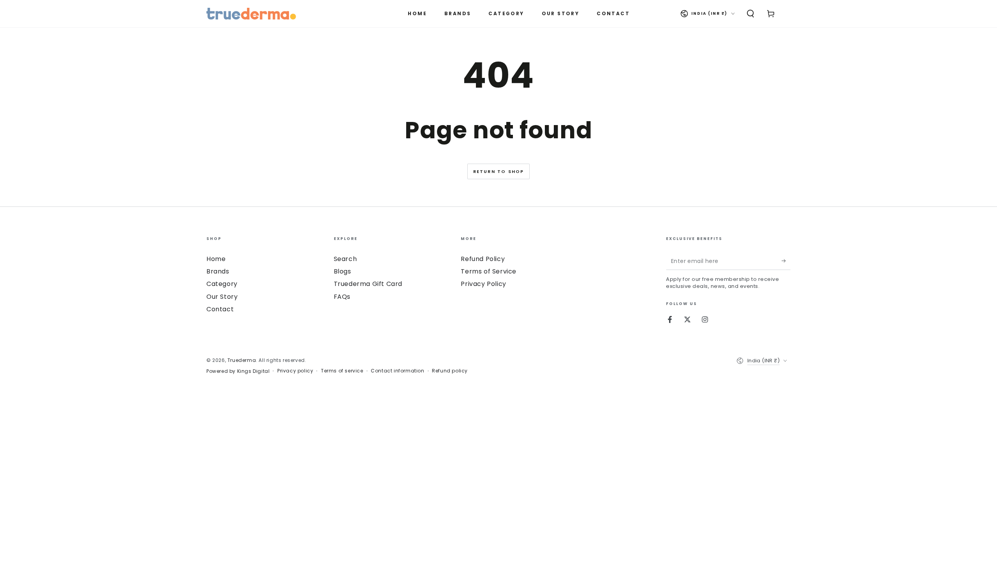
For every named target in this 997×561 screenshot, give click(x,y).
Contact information (397, 371)
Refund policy (450, 371)
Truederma (241, 360)
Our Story (222, 296)
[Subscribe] (786, 261)
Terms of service (342, 371)
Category (222, 283)
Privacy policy (295, 371)
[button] (750, 13)
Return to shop (498, 171)
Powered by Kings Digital (238, 371)
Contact (220, 309)
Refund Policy (483, 258)
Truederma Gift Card (368, 283)
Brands (217, 271)
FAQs (342, 296)
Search (345, 258)
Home (215, 258)
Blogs (342, 271)
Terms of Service (488, 271)
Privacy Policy (483, 283)
